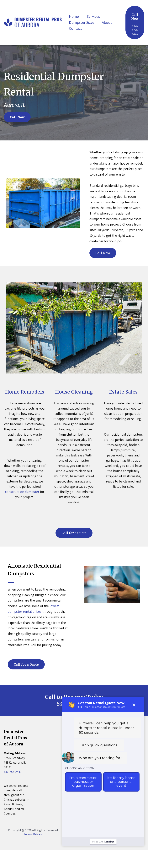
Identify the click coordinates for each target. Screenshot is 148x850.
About (107, 22)
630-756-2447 (13, 772)
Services (93, 16)
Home (74, 16)
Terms (28, 834)
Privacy (38, 834)
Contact (75, 28)
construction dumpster (22, 491)
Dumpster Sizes (81, 22)
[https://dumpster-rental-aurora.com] (33, 22)
